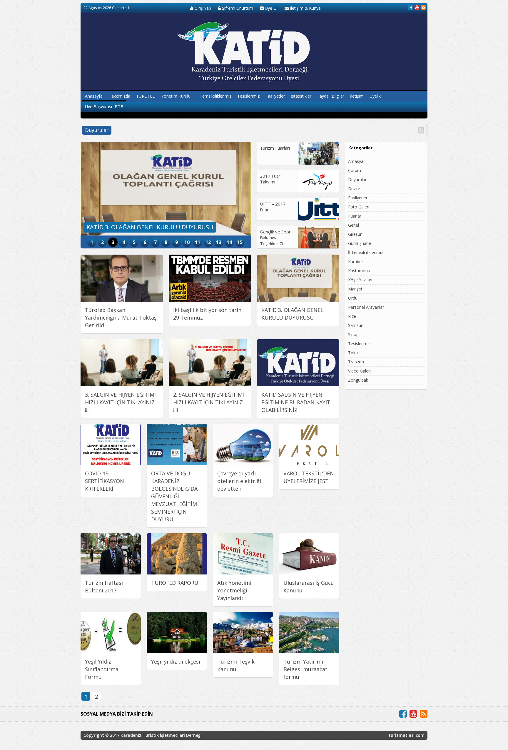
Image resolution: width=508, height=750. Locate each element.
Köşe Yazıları (360, 280)
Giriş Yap (202, 8)
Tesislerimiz (248, 96)
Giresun (355, 234)
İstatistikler (301, 96)
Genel (353, 225)
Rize (352, 316)
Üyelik (375, 96)
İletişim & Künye (305, 8)
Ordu (352, 298)
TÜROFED (146, 96)
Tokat (353, 352)
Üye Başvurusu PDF (104, 106)
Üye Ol (271, 8)
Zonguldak (358, 380)
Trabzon (356, 362)
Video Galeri (359, 371)
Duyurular (357, 179)
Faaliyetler (275, 96)
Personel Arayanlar (366, 307)
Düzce (354, 188)
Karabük (356, 261)
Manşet (355, 289)
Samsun (355, 325)
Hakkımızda (119, 96)
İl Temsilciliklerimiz (213, 96)
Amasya (355, 161)
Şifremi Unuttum (237, 8)
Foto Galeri (358, 207)
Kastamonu (359, 270)
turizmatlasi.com (407, 735)
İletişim (357, 96)
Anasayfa (94, 96)
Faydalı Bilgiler (330, 96)
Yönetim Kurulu (175, 96)
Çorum (354, 170)
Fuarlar (354, 216)
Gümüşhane (359, 243)
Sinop (353, 334)
